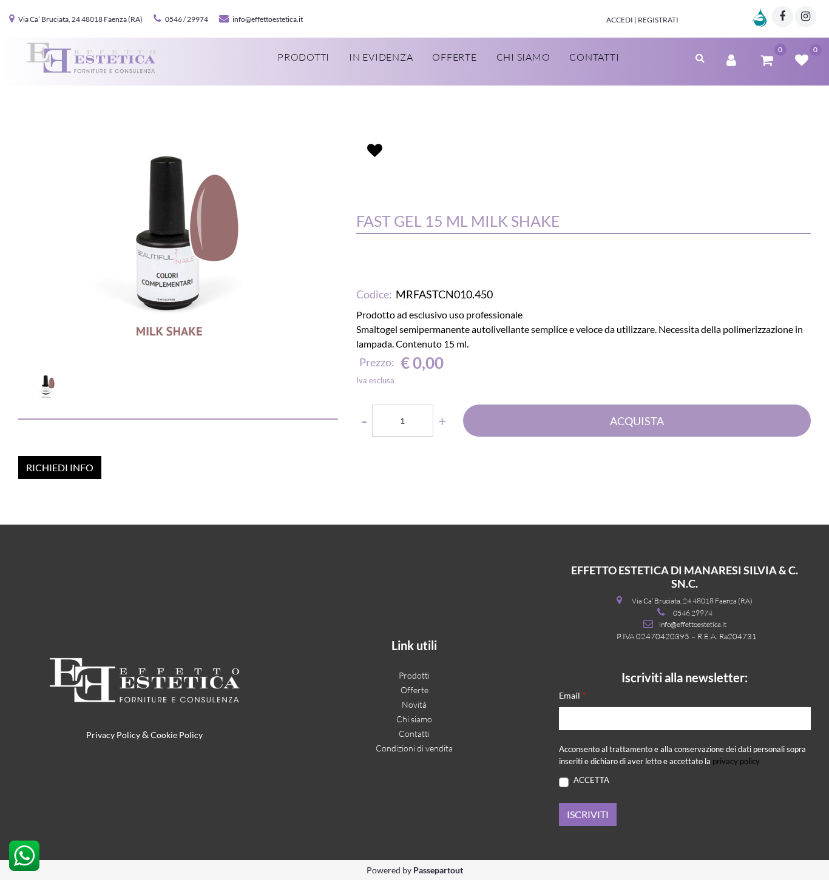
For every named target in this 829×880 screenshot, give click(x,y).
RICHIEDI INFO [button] (59, 467)
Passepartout (438, 870)
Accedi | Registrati (642, 19)
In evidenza (381, 57)
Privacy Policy (113, 735)
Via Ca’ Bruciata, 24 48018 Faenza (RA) (80, 19)
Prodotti (303, 57)
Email (572, 694)
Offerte (454, 57)
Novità (414, 704)
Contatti (594, 57)
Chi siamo (523, 57)
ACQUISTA (637, 421)
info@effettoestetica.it (267, 19)
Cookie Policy (177, 735)
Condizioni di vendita (414, 748)
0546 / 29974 (186, 19)
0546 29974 (692, 612)
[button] (177, 244)
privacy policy (736, 761)
